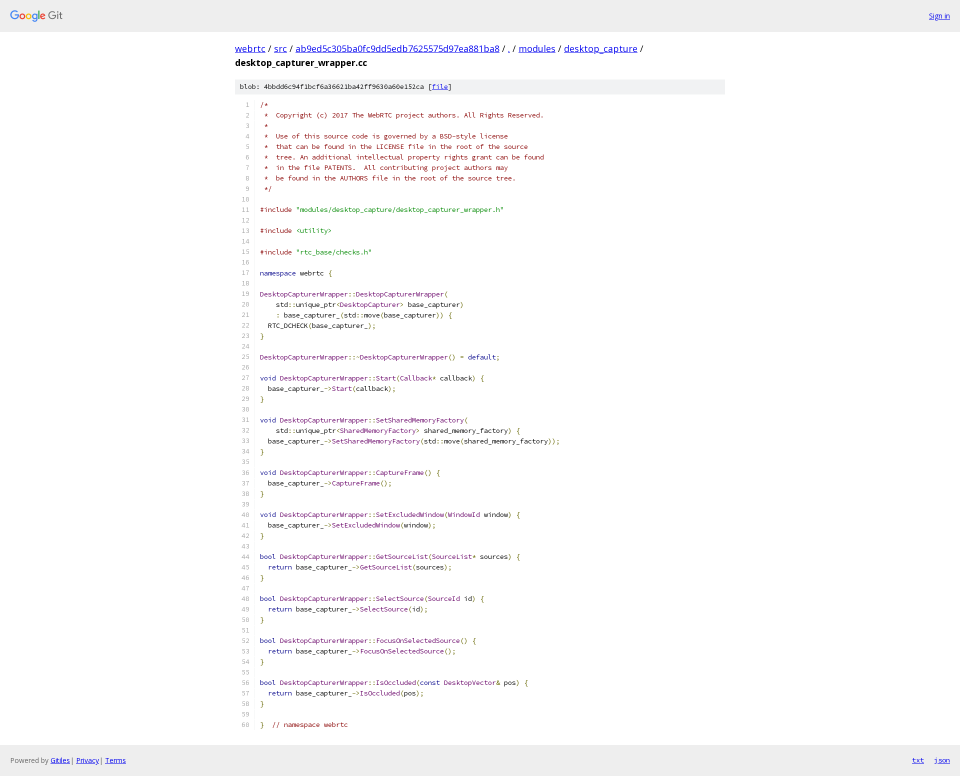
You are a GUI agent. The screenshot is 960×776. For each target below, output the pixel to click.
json (942, 760)
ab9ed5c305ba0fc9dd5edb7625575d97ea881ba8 (398, 48)
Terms (115, 760)
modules (537, 48)
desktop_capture (601, 48)
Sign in (939, 15)
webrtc (250, 48)
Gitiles (60, 760)
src (280, 48)
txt (918, 760)
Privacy (87, 760)
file (440, 86)
